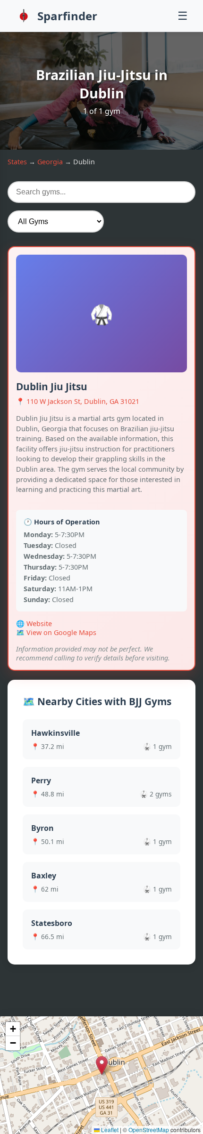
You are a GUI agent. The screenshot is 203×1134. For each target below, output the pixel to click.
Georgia (50, 161)
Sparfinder (67, 16)
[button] (102, 1065)
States (17, 161)
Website (39, 623)
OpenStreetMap (148, 1130)
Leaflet (109, 1130)
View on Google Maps (61, 632)
